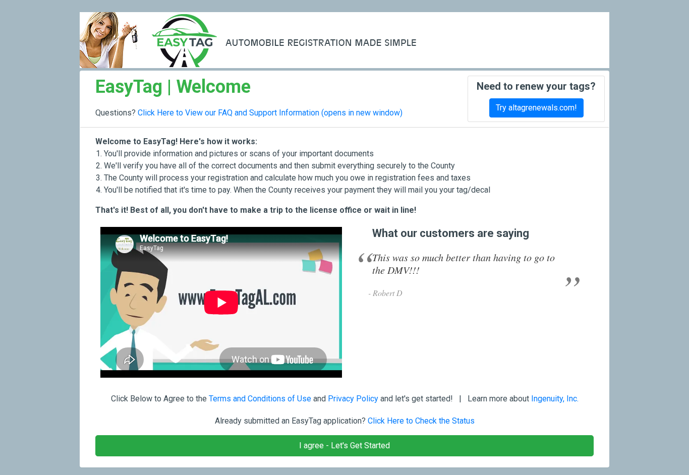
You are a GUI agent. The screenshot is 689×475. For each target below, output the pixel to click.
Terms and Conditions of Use (260, 398)
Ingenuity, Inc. (555, 398)
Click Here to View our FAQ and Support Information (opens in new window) (270, 112)
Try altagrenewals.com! (536, 107)
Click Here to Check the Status (421, 421)
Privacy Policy (353, 398)
